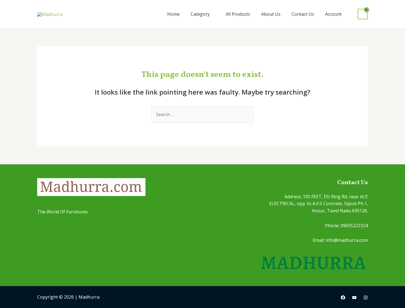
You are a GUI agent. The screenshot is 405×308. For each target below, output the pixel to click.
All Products (238, 14)
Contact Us (302, 14)
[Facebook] (343, 297)
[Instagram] (365, 297)
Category (200, 14)
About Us (270, 14)
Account (333, 14)
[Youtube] (354, 297)
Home (173, 14)
